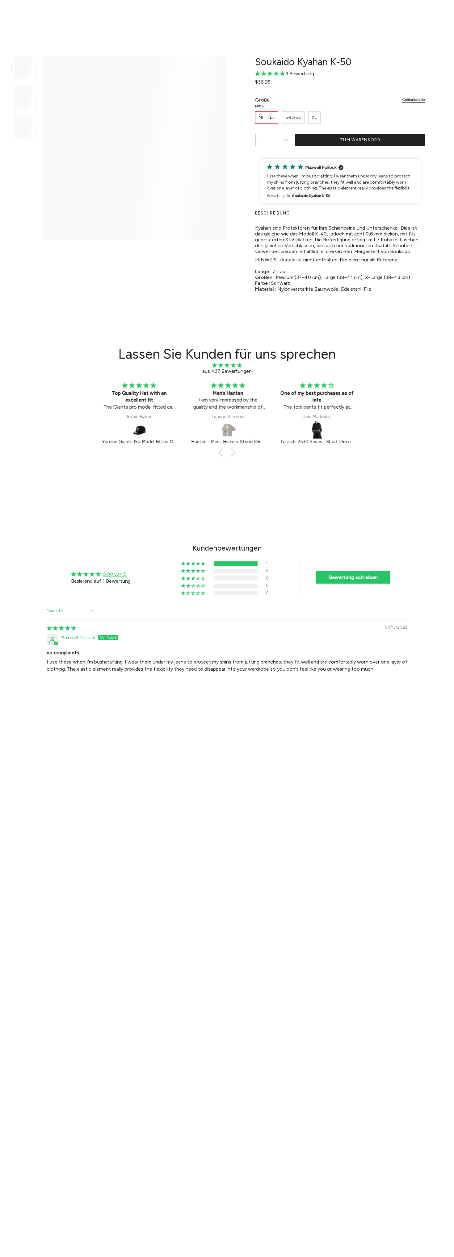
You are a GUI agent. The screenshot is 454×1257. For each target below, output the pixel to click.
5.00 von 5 (115, 574)
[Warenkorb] (441, 14)
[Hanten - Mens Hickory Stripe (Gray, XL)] (228, 430)
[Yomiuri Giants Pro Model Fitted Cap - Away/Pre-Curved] (139, 430)
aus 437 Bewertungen (227, 371)
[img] (227, 365)
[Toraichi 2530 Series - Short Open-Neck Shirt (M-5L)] (317, 430)
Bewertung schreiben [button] (353, 577)
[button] (126, 14)
